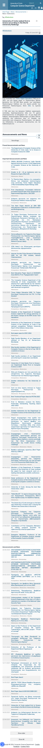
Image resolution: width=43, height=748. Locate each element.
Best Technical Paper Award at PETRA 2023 (25, 396)
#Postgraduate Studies (25, 393)
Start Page (5, 12)
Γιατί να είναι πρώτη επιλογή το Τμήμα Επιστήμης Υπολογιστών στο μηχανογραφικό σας (25, 389)
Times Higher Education (24, 98)
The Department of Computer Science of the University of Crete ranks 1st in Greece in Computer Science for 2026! (25, 150)
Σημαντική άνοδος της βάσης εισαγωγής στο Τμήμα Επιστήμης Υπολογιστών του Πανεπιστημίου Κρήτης (25, 698)
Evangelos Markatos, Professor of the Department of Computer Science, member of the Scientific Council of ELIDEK (25, 536)
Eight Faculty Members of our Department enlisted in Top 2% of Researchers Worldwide (25, 340)
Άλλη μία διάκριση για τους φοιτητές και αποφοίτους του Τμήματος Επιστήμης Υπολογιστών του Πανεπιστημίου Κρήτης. (25, 373)
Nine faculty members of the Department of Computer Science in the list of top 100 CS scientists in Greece (25, 349)
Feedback (16, 746)
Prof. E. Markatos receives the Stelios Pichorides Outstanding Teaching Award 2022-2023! (25, 403)
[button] (2, 744)
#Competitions (15, 202)
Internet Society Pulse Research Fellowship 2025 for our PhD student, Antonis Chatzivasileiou (25, 255)
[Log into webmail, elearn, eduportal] (42, 8)
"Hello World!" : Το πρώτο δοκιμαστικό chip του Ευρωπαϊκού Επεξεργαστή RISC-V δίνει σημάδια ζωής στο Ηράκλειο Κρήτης (25, 495)
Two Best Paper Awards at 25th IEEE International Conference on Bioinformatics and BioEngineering (25, 207)
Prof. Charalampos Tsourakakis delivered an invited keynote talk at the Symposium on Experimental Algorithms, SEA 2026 (25, 191)
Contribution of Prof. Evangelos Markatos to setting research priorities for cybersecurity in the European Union (25, 527)
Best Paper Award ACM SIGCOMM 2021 (24, 691)
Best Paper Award (17, 677)
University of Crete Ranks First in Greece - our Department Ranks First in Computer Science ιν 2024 (25, 365)
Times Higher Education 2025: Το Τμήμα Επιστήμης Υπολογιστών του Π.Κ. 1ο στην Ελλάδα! (25, 294)
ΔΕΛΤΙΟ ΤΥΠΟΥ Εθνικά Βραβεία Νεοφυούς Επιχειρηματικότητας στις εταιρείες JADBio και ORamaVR (25, 684)
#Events (21, 176)
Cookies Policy (25, 746)
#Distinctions (7, 31)
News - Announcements (18, 12)
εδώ (29, 106)
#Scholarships (22, 559)
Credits (37, 744)
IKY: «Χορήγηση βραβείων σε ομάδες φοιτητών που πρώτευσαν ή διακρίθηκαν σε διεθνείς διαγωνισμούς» (25, 656)
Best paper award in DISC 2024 (21, 333)
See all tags (15, 140)
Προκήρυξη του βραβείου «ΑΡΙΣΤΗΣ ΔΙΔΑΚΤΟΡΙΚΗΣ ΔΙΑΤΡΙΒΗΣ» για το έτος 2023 (25, 576)
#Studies (33, 393)
